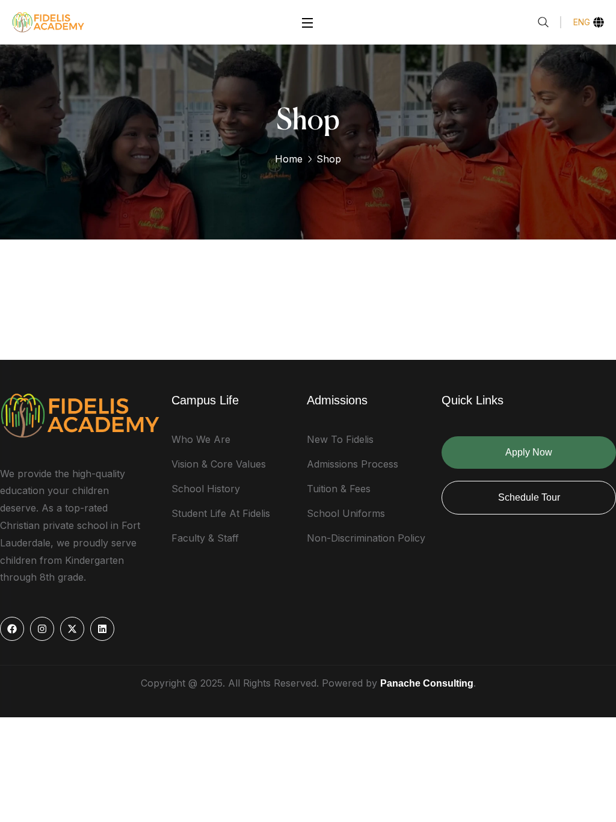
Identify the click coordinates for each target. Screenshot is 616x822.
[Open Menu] (308, 21)
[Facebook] (12, 629)
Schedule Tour (529, 497)
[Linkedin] (102, 629)
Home (289, 159)
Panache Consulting (426, 683)
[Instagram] (42, 629)
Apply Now (528, 452)
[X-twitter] (72, 629)
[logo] (48, 21)
